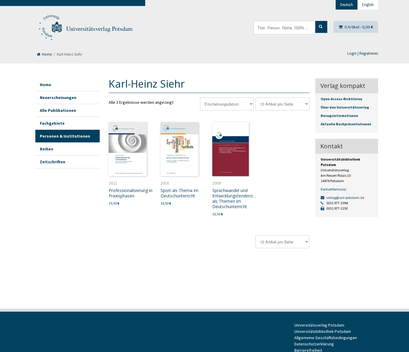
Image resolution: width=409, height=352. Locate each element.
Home (46, 54)
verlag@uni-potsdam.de (345, 197)
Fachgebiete (52, 123)
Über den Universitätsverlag (345, 107)
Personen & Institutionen (65, 136)
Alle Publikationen (58, 110)
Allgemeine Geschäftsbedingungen (325, 337)
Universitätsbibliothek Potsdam (322, 331)
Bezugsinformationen (339, 115)
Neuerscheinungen (58, 97)
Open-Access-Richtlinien (341, 99)
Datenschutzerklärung (314, 344)
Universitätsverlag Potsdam (99, 29)
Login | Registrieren (362, 53)
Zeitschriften (52, 161)
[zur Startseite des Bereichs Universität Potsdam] (50, 28)
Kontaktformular (333, 189)
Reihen (46, 149)
